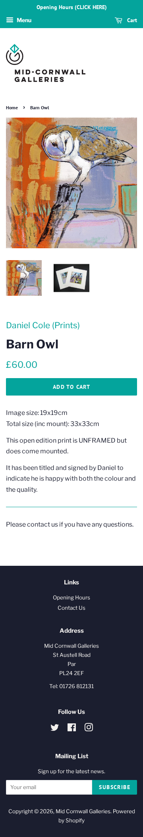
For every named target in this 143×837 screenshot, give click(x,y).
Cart (131, 20)
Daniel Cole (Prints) (43, 325)
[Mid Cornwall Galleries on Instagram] (88, 729)
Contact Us (71, 608)
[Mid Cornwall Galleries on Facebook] (71, 729)
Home (12, 107)
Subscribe (114, 787)
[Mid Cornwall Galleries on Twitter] (54, 729)
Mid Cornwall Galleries (83, 811)
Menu (23, 20)
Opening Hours (71, 597)
